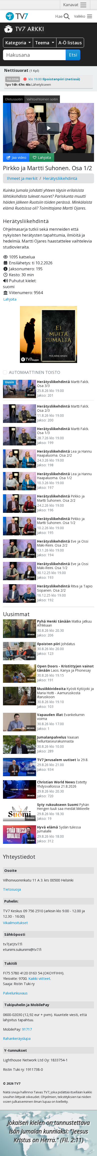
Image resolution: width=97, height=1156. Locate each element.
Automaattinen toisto (34, 372)
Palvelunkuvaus (15, 993)
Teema (42, 43)
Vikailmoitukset (15, 922)
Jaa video (18, 157)
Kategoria (16, 43)
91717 (27, 1029)
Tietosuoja (12, 889)
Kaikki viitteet (39, 978)
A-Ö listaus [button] (70, 43)
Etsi (73, 55)
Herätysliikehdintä (60, 178)
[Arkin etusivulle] (24, 28)
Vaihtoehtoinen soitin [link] (42, 99)
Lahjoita (44, 157)
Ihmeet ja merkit (22, 178)
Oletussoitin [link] (14, 99)
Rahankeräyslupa (17, 1038)
